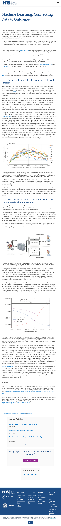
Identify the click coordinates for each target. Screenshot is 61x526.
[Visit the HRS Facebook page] (3, 496)
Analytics (19, 506)
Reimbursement (21, 501)
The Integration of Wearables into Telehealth (23, 424)
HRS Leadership (42, 497)
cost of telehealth (7, 116)
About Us (40, 495)
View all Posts (29, 445)
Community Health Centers (53, 505)
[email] (36, 474)
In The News (41, 501)
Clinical (18, 503)
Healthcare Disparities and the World (21, 430)
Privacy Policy (52, 518)
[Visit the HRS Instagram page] (12, 496)
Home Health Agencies (52, 501)
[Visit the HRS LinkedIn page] (9, 496)
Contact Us (41, 503)
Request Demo (30, 28)
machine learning (23, 50)
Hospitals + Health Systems (54, 498)
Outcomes (29, 413)
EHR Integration (21, 499)
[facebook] (24, 474)
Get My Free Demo (30, 460)
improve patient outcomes (42, 206)
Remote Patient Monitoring (21, 496)
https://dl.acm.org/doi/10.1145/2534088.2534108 (16, 403)
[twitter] (28, 474)
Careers (40, 499)
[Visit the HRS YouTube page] (3, 498)
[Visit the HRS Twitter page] (6, 496)
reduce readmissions (46, 65)
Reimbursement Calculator (32, 496)
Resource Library (32, 499)
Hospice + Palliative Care (52, 508)
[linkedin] (32, 474)
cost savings (15, 413)
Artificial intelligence (8, 367)
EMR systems (17, 92)
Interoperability (22, 413)
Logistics (19, 505)
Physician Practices (51, 512)
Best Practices (7, 413)
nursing (5, 66)
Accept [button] (30, 522)
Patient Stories (31, 501)
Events (29, 505)
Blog (29, 503)
